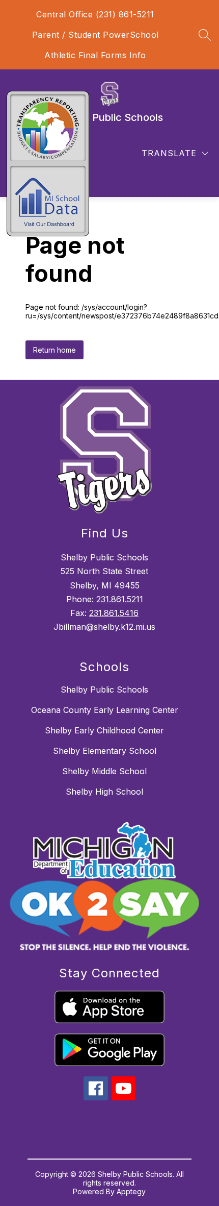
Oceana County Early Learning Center (104, 710)
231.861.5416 (114, 613)
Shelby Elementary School (104, 751)
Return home (54, 350)
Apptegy (131, 1191)
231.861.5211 (119, 599)
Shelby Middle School (104, 771)
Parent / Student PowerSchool (95, 35)
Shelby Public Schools (104, 689)
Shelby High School (104, 791)
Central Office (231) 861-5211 (95, 14)
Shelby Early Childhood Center (104, 730)
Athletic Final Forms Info (95, 55)
